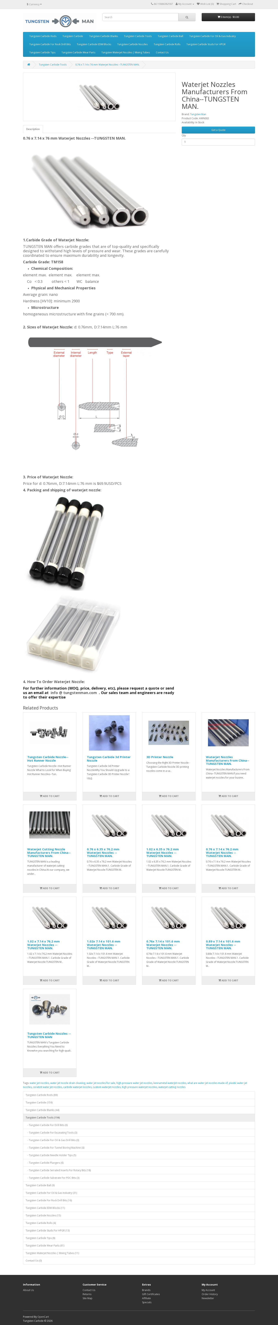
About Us (28, 1290)
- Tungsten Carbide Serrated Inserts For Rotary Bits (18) (58, 1170)
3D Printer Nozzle (159, 757)
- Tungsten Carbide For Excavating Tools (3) (51, 1132)
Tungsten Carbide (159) (39, 1102)
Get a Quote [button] (218, 130)
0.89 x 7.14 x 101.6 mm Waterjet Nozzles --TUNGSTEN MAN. (223, 944)
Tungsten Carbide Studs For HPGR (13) (48, 1230)
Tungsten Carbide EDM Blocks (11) (45, 1208)
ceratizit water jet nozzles (47, 1087)
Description (33, 129)
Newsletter (208, 1298)
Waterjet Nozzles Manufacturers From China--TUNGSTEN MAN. (227, 760)
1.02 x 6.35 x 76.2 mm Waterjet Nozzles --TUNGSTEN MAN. (162, 852)
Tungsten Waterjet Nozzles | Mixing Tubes (125, 52)
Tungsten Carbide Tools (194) (43, 1117)
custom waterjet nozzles (107, 1087)
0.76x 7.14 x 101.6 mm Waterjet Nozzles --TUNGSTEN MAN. (163, 944)
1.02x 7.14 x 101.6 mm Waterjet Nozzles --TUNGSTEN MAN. (103, 944)
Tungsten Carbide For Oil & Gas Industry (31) (51, 1193)
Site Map (87, 1298)
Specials (146, 1302)
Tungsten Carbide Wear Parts (78, 52)
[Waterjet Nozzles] (99, 97)
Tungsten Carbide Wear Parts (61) (45, 1245)
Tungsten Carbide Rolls (167, 44)
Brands (146, 1290)
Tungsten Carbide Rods (42, 36)
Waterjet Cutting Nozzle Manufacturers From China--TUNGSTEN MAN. (49, 852)
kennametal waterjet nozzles (169, 1083)
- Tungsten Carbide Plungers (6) (44, 1162)
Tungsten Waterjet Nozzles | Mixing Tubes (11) (52, 1253)
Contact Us (162, 52)
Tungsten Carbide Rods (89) (42, 1095)
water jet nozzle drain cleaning (67, 1083)
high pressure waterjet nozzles (139, 1087)
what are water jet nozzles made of (207, 1083)
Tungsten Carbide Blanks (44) (42, 1110)
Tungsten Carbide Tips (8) (40, 1238)
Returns (87, 1294)
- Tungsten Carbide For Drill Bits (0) (47, 1125)
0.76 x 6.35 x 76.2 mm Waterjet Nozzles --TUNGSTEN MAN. (103, 852)
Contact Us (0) (34, 1260)
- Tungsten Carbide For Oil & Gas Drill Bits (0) (52, 1140)
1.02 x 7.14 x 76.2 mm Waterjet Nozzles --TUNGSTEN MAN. (43, 944)
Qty (184, 135)
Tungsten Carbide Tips (42, 52)
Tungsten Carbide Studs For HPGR (205, 44)
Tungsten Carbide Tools (138, 36)
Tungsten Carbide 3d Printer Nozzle (109, 758)
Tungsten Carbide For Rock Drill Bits (50, 44)
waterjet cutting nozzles (171, 1087)
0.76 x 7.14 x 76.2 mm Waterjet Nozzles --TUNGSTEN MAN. (222, 852)
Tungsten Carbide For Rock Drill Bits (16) (49, 1200)
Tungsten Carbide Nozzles (132, 44)
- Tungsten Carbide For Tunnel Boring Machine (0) (55, 1147)
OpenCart (43, 1316)
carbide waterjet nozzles (77, 1087)
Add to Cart (51, 796)
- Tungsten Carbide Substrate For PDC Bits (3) (52, 1178)
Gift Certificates (151, 1294)
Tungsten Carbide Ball (170, 36)
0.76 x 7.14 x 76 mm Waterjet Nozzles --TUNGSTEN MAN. (107, 64)
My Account (208, 1290)
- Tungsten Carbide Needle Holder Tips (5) (51, 1155)
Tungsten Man (198, 114)
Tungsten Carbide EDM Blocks (94, 44)
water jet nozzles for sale (100, 1083)
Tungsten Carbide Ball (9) (40, 1185)
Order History (210, 1294)
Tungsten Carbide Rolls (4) (41, 1223)
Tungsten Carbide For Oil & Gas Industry (212, 36)
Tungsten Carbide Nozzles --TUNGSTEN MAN (49, 1035)
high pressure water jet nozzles (134, 1083)
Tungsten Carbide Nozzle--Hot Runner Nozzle (47, 758)
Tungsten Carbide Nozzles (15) (43, 1215)
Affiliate (146, 1298)
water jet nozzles (39, 1083)
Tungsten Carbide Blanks (103, 36)
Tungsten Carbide (72, 36)
